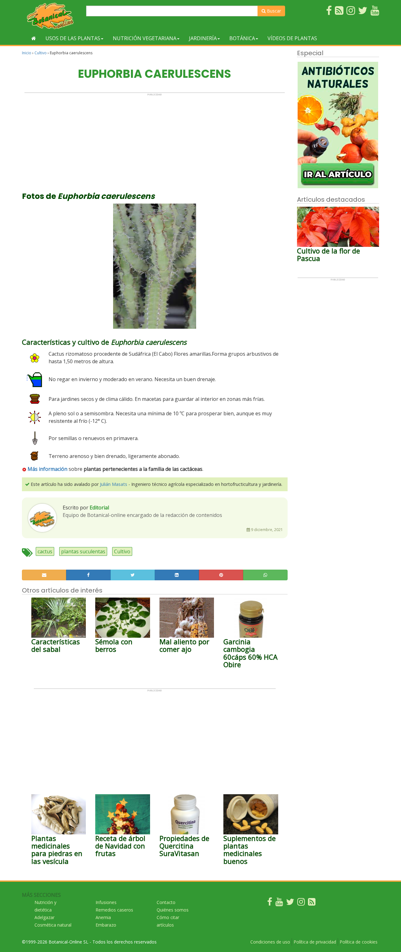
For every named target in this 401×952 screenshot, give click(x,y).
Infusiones (106, 902)
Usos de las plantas (72, 38)
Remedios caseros (114, 910)
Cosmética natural (52, 925)
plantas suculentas (83, 551)
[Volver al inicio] (34, 38)
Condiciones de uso (270, 942)
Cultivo (40, 53)
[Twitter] (290, 903)
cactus (45, 551)
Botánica (242, 38)
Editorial (99, 507)
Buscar (273, 11)
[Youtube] (279, 903)
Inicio (26, 53)
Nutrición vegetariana (144, 38)
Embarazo (106, 925)
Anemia (103, 917)
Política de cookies (359, 942)
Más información (47, 468)
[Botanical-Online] (52, 16)
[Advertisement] (154, 140)
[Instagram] (301, 903)
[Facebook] (269, 903)
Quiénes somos (173, 910)
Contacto (166, 902)
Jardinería (203, 38)
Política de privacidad (315, 942)
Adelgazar (44, 917)
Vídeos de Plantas (292, 38)
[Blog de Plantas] (311, 903)
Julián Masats (113, 484)
